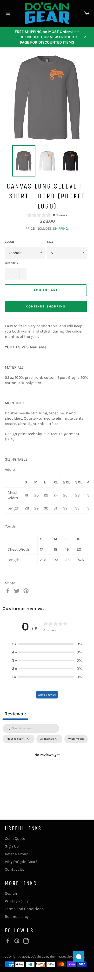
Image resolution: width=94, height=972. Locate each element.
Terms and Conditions (24, 909)
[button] (47, 644)
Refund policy (16, 916)
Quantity (11, 263)
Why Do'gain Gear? (21, 861)
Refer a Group (16, 854)
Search (11, 893)
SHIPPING (60, 228)
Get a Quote (15, 838)
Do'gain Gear (39, 956)
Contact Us (14, 869)
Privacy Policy (16, 901)
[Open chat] (78, 956)
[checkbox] (76, 739)
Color (9, 241)
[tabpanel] (47, 766)
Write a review (47, 694)
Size (50, 241)
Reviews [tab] (15, 714)
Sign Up (12, 846)
